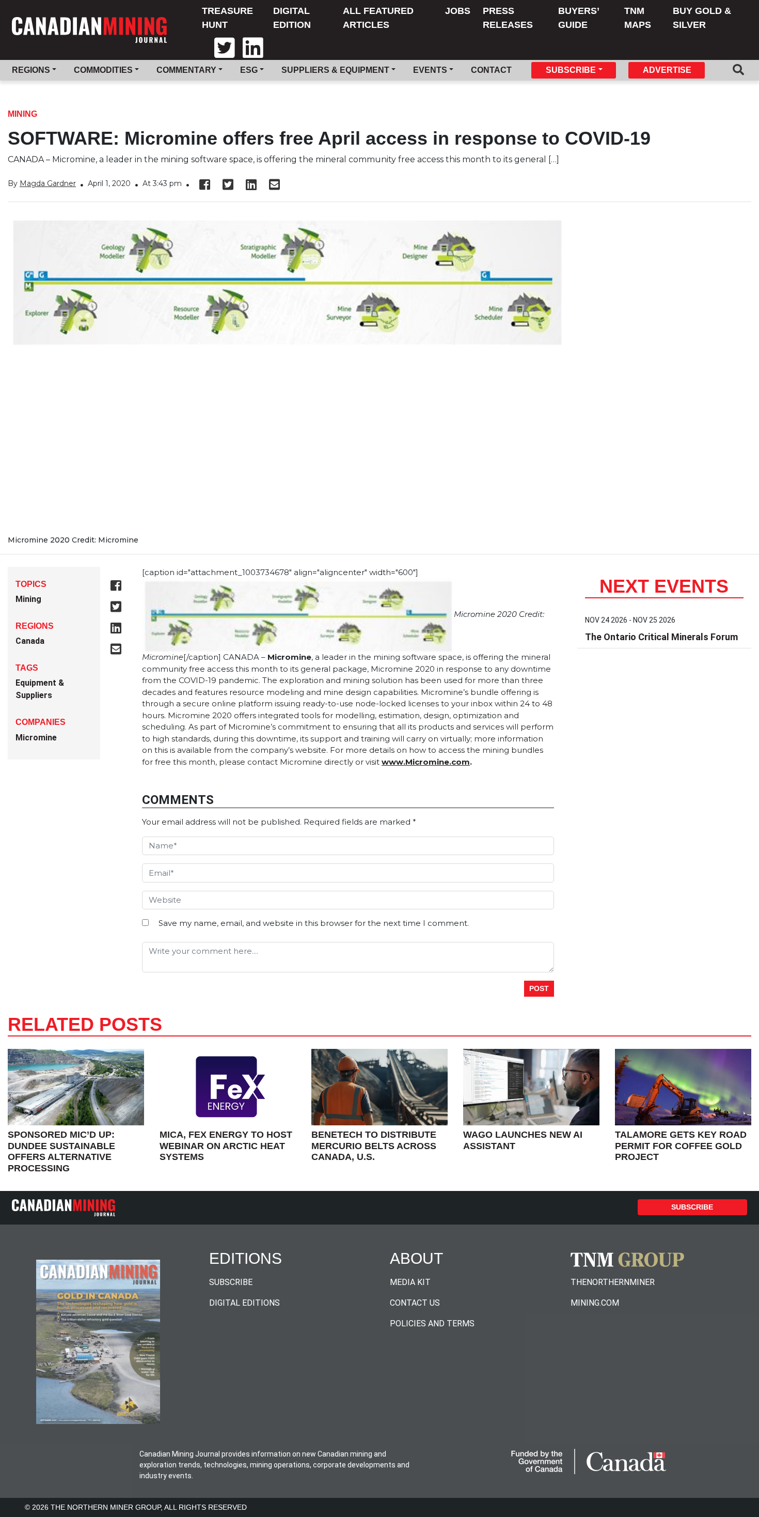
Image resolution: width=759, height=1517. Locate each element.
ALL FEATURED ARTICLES (378, 18)
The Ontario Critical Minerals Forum (661, 636)
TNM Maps (637, 18)
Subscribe (692, 1207)
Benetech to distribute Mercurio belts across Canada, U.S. (373, 1145)
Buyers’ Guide (578, 18)
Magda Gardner (48, 183)
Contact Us (415, 1303)
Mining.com (595, 1303)
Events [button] (430, 70)
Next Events (664, 586)
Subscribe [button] (571, 70)
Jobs (457, 11)
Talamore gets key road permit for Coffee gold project (681, 1145)
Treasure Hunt (227, 18)
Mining (22, 114)
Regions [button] (31, 70)
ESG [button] (249, 70)
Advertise (667, 70)
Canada (29, 641)
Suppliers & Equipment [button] (335, 70)
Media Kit (410, 1282)
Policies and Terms (432, 1323)
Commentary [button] (186, 70)
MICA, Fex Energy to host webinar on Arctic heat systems (226, 1145)
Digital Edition (292, 18)
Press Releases (508, 18)
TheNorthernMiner (613, 1282)
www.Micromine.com (426, 762)
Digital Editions (244, 1303)
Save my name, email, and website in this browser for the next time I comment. (314, 923)
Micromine (36, 737)
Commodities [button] (103, 70)
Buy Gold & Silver (702, 18)
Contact (491, 70)
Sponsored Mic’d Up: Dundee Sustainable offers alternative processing (61, 1151)
